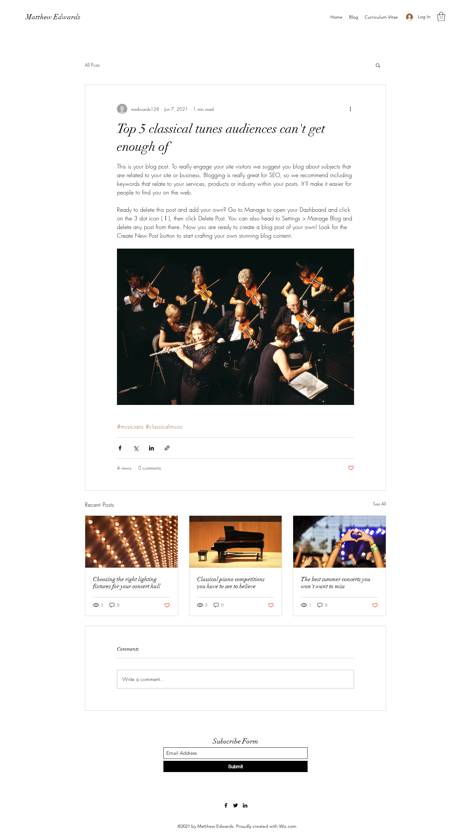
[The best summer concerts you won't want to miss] (339, 542)
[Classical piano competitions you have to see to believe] (235, 542)
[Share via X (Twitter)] (136, 448)
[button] (441, 16)
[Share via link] (167, 448)
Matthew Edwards (53, 16)
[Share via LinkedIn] (151, 448)
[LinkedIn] (245, 805)
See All (379, 504)
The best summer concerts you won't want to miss (335, 583)
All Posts (92, 65)
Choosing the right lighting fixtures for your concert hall (126, 583)
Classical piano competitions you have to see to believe (231, 583)
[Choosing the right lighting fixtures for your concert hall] (131, 542)
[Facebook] (226, 805)
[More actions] (350, 109)
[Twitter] (235, 805)
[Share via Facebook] (120, 448)
